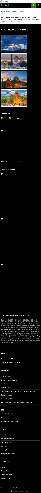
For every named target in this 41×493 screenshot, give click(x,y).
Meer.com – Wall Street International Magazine (16, 402)
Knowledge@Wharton (8, 399)
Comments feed (6, 475)
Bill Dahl (5, 5)
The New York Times (8, 453)
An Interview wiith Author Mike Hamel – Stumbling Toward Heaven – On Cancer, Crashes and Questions (20, 18)
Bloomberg (4, 435)
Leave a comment (15, 21)
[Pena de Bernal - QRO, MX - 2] (14, 79)
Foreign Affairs (6, 387)
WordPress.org (6, 478)
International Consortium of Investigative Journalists (18, 391)
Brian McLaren (6, 376)
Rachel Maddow (6, 442)
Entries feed (5, 471)
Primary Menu (38, 5)
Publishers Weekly (7, 414)
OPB (2, 410)
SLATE (3, 446)
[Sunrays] (14, 43)
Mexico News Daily (7, 438)
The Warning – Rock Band (10, 421)
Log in (3, 467)
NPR (2, 406)
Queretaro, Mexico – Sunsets (10, 362)
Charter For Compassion (9, 380)
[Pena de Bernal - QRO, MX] (14, 98)
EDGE (3, 384)
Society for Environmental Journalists (13, 450)
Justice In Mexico (7, 395)
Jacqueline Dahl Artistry (9, 359)
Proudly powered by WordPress (10, 488)
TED (2, 417)
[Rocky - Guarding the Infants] (14, 61)
